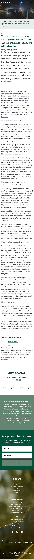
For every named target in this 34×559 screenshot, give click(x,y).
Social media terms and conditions (17, 526)
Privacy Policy (17, 524)
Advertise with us (17, 519)
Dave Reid (13, 341)
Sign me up (17, 463)
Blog (9, 21)
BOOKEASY (13, 554)
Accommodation (17, 486)
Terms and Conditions (17, 522)
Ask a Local (17, 490)
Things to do (17, 484)
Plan (17, 488)
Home (4, 21)
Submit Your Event (17, 528)
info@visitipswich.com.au (17, 512)
